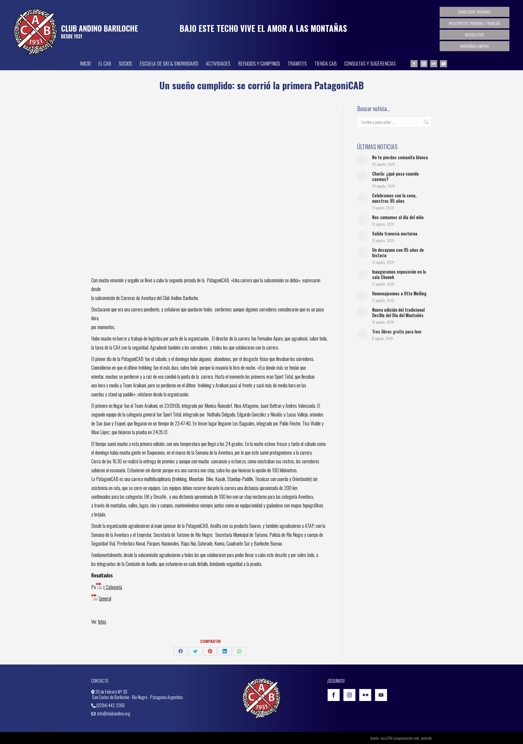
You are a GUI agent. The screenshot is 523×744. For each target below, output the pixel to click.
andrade (426, 738)
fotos (102, 621)
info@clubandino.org (113, 713)
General (105, 598)
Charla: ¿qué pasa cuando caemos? (395, 176)
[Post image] (362, 160)
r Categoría (113, 586)
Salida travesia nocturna (394, 233)
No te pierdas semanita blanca (400, 157)
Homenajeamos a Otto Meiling (399, 293)
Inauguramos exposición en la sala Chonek (399, 274)
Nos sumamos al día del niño (398, 217)
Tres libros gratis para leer (397, 331)
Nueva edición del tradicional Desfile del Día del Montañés (398, 312)
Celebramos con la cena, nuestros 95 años (394, 198)
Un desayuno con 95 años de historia (398, 252)
